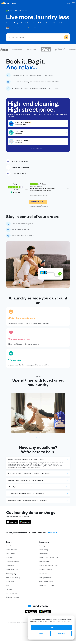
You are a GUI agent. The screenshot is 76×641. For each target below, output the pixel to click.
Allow (51, 627)
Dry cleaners (43, 553)
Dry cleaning (43, 550)
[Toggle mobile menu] (73, 3)
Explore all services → (38, 149)
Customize (61, 633)
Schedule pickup (38, 202)
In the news (10, 581)
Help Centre (10, 553)
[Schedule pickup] (66, 37)
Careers (9, 589)
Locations (9, 557)
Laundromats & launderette (48, 557)
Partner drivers (11, 593)
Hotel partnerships (45, 578)
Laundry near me (12, 569)
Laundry (42, 546)
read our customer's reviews (39, 206)
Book (69, 3)
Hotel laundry (44, 561)
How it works (10, 546)
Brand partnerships (46, 581)
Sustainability (10, 565)
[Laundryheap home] (8, 3)
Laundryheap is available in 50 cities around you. (30, 533)
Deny (41, 633)
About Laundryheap (13, 578)
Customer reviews (12, 561)
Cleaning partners (12, 597)
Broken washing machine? (48, 565)
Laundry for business (46, 585)
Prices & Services (12, 550)
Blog (7, 585)
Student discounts (45, 569)
